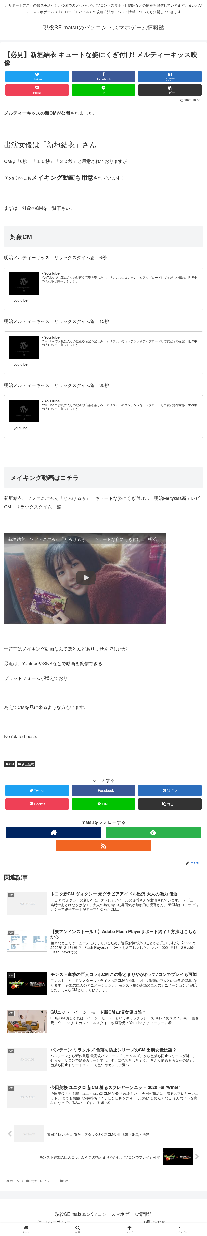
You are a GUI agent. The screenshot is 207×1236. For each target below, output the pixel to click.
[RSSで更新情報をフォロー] (103, 845)
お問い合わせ (154, 1221)
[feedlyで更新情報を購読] (153, 832)
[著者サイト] (53, 832)
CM (11, 764)
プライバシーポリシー (52, 1221)
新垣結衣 (27, 764)
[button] (191, 741)
